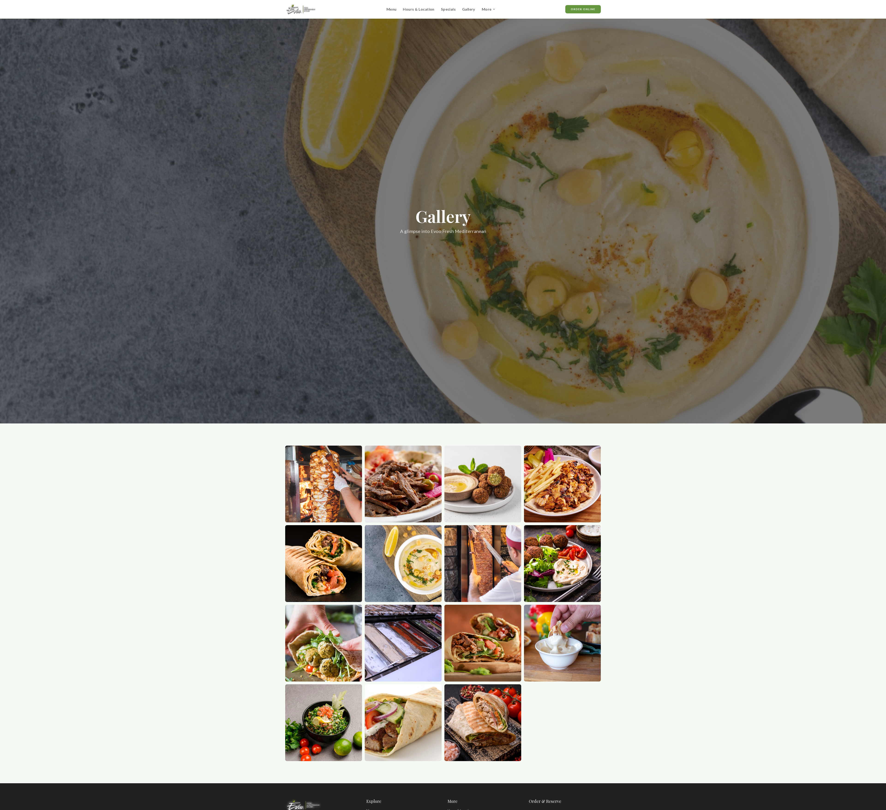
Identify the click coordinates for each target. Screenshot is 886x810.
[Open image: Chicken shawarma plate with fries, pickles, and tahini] (562, 484)
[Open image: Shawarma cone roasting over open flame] (323, 484)
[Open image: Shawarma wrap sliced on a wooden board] (482, 643)
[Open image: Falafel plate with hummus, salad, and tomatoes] (562, 563)
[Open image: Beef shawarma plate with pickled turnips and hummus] (403, 484)
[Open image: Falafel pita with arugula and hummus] (323, 643)
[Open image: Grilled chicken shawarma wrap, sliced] (482, 722)
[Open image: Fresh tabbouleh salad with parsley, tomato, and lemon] (323, 722)
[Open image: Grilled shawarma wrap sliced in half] (323, 563)
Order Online (583, 9)
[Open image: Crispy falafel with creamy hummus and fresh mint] (482, 484)
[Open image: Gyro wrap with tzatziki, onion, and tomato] (403, 722)
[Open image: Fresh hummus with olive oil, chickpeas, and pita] (403, 563)
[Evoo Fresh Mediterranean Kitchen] (301, 9)
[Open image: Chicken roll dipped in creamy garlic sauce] (562, 643)
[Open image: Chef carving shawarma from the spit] (482, 563)
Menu (391, 9)
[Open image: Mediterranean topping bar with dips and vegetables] (403, 643)
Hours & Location (418, 9)
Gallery (468, 9)
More (487, 9)
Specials (448, 9)
